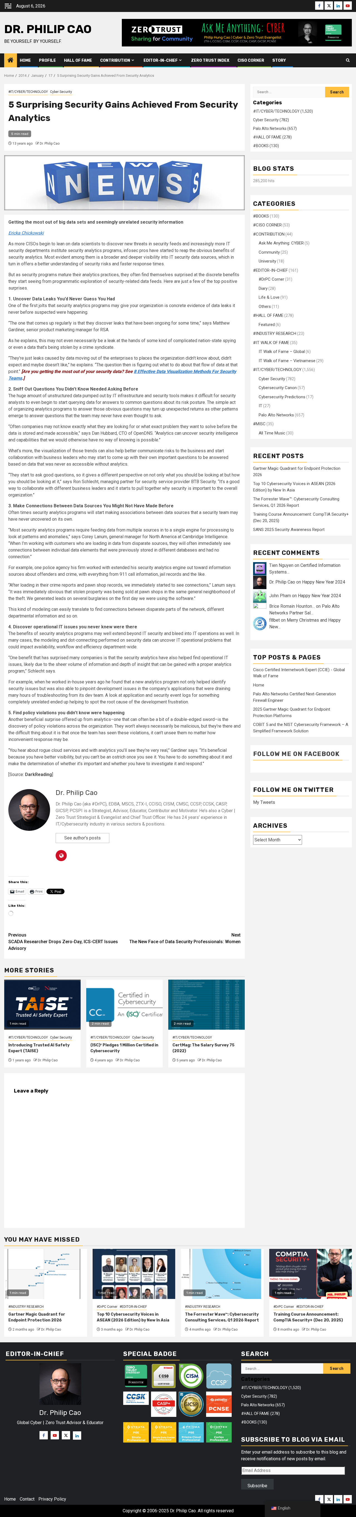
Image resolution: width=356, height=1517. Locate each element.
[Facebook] (43, 1435)
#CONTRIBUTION (269, 234)
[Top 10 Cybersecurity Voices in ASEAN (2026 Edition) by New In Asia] (134, 1274)
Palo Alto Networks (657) (275, 128)
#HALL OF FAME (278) (272, 137)
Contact (27, 1499)
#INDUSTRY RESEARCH (274, 333)
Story (279, 60)
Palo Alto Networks (276, 414)
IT (260, 405)
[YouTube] (55, 1435)
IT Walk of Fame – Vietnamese (287, 360)
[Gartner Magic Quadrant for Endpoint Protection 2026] (45, 1274)
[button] (136, 1375)
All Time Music (272, 433)
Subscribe (257, 1485)
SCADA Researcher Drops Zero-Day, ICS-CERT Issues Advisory (63, 941)
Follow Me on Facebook (296, 754)
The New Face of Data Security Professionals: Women (185, 938)
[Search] (347, 60)
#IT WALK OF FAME (271, 342)
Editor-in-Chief (161, 60)
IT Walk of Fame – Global (282, 351)
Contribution (115, 60)
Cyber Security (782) (271, 120)
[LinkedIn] (77, 1435)
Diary (263, 288)
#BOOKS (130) (266, 146)
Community (269, 252)
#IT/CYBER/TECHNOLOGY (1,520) (283, 111)
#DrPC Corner (271, 279)
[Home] (11, 61)
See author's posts (82, 838)
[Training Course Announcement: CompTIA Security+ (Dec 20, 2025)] (310, 1274)
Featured (267, 324)
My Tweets (264, 802)
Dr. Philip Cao (48, 29)
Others (265, 306)
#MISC (259, 423)
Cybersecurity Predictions (282, 396)
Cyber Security (61, 92)
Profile (47, 60)
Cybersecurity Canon (278, 387)
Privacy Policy (52, 1499)
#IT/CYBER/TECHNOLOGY (28, 92)
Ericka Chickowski (26, 233)
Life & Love (269, 297)
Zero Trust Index (210, 60)
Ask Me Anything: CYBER (281, 243)
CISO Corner (251, 60)
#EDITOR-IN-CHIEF (270, 270)
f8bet (274, 620)
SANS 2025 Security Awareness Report (289, 529)
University (267, 261)
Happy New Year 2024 (323, 582)
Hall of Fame (78, 60)
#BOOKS (261, 216)
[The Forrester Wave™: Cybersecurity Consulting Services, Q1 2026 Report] (222, 1274)
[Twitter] (66, 1435)
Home (25, 60)
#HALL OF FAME (268, 315)
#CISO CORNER (267, 225)
